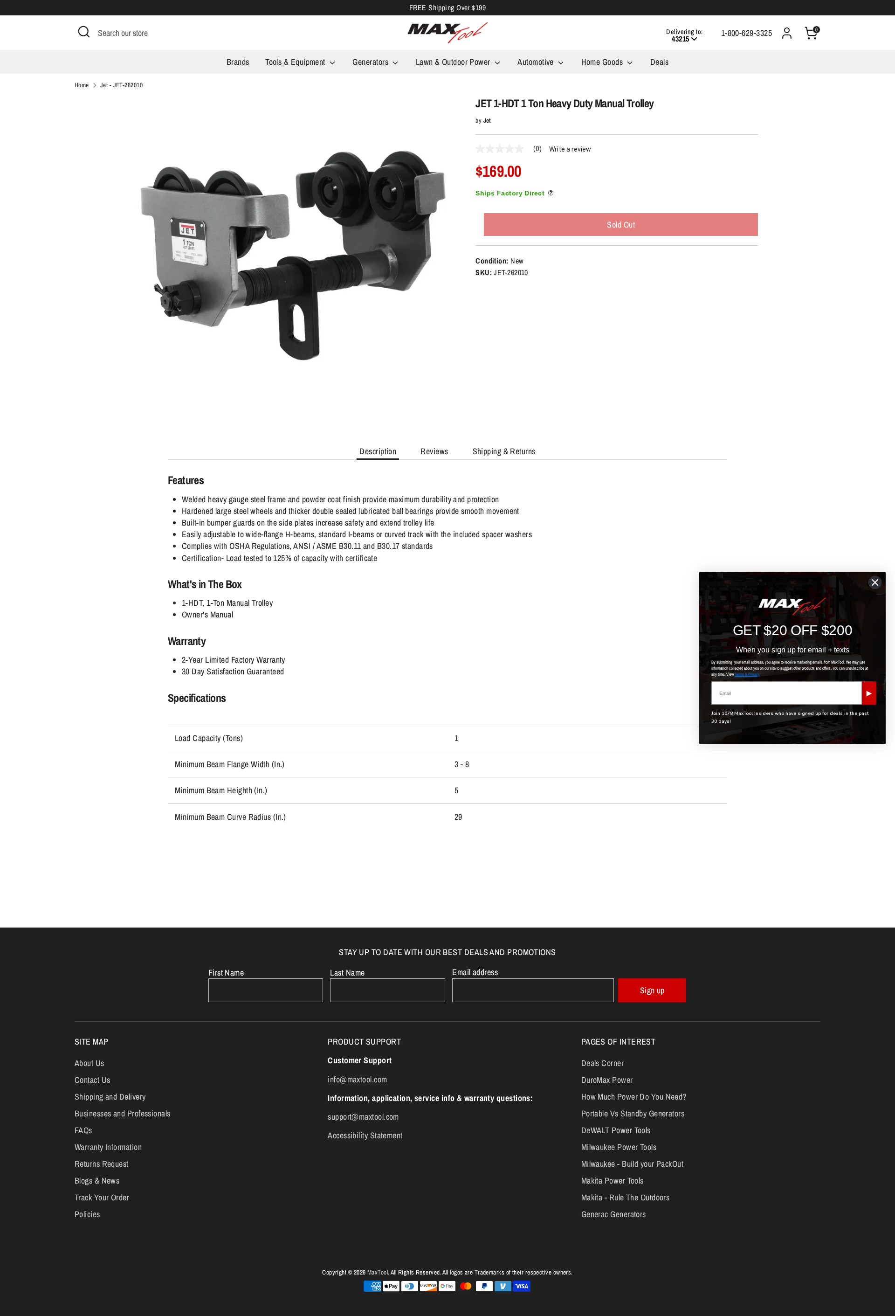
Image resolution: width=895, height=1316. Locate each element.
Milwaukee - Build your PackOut (632, 1164)
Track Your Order (102, 1197)
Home (82, 85)
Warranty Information (108, 1147)
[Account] (787, 33)
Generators (371, 62)
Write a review (570, 149)
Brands (238, 62)
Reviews (434, 451)
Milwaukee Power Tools (618, 1147)
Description (377, 451)
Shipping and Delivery (110, 1096)
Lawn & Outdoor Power (454, 62)
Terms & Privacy (747, 674)
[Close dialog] (875, 582)
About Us (89, 1063)
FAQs (83, 1130)
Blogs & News (97, 1180)
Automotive (536, 62)
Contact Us (92, 1080)
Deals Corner (602, 1063)
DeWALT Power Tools (616, 1130)
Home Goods (603, 62)
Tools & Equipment (296, 62)
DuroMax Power (607, 1080)
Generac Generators (613, 1214)
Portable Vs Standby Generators (633, 1113)
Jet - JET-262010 (121, 85)
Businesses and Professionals (123, 1113)
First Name (226, 972)
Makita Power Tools (612, 1180)
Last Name (347, 972)
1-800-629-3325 (746, 33)
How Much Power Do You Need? (634, 1096)
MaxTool (377, 1272)
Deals (659, 62)
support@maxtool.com (363, 1116)
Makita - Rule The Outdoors (625, 1197)
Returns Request (102, 1164)
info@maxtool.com (357, 1079)
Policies (87, 1214)
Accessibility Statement (365, 1135)
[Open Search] (84, 31)
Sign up (652, 990)
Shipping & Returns (504, 451)
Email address (475, 972)
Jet (487, 120)
